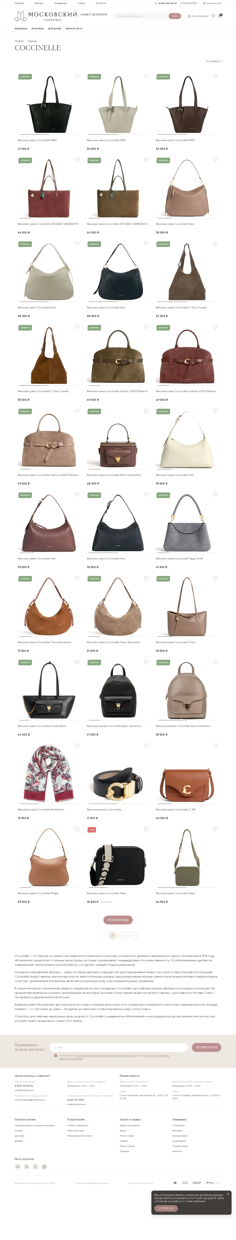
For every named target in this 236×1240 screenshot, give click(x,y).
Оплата (19, 1130)
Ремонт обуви (127, 1135)
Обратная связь (75, 1130)
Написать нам (213, 3)
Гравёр (124, 1141)
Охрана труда (180, 1146)
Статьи (81, 3)
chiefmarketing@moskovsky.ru (30, 1100)
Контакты (101, 3)
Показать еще (118, 920)
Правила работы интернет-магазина (35, 1125)
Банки (123, 1130)
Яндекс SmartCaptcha (141, 1183)
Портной (124, 1151)
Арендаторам (180, 1135)
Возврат (19, 1141)
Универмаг (60, 3)
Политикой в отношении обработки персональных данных (106, 1055)
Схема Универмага (77, 1125)
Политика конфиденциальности (92, 1183)
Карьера (177, 1130)
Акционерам (179, 1141)
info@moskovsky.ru (24, 1090)
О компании (178, 1125)
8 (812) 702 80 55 (24, 1086)
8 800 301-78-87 (168, 3)
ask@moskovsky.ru (76, 1104)
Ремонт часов (127, 1146)
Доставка (20, 1135)
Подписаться (206, 1047)
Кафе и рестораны (130, 1125)
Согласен (166, 1208)
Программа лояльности (80, 1135)
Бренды (39, 3)
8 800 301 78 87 (75, 1100)
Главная (19, 3)
